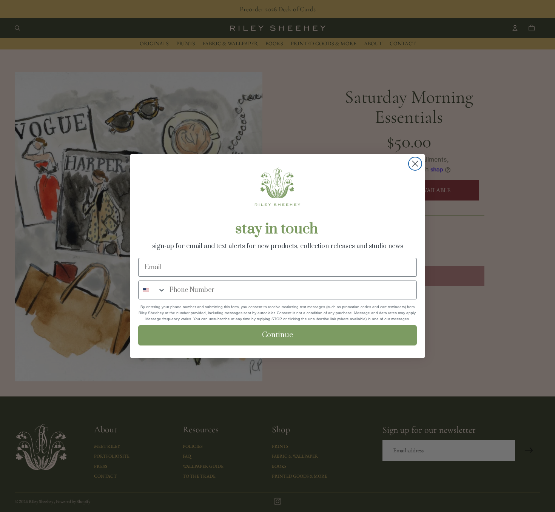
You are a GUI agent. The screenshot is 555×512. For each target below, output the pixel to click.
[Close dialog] (415, 163)
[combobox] (152, 290)
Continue (277, 335)
